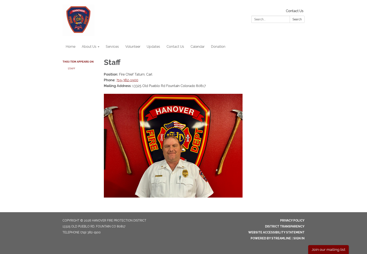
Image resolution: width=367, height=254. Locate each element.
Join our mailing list (328, 249)
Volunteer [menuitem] (132, 47)
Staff (72, 68)
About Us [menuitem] (89, 47)
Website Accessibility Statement (276, 232)
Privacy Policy (292, 220)
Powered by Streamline (271, 238)
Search (297, 19)
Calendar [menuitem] (198, 47)
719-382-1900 (127, 80)
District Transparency (285, 226)
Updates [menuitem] (153, 47)
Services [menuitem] (112, 47)
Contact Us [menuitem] (175, 47)
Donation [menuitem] (218, 47)
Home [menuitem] (70, 47)
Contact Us (294, 11)
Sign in (299, 238)
